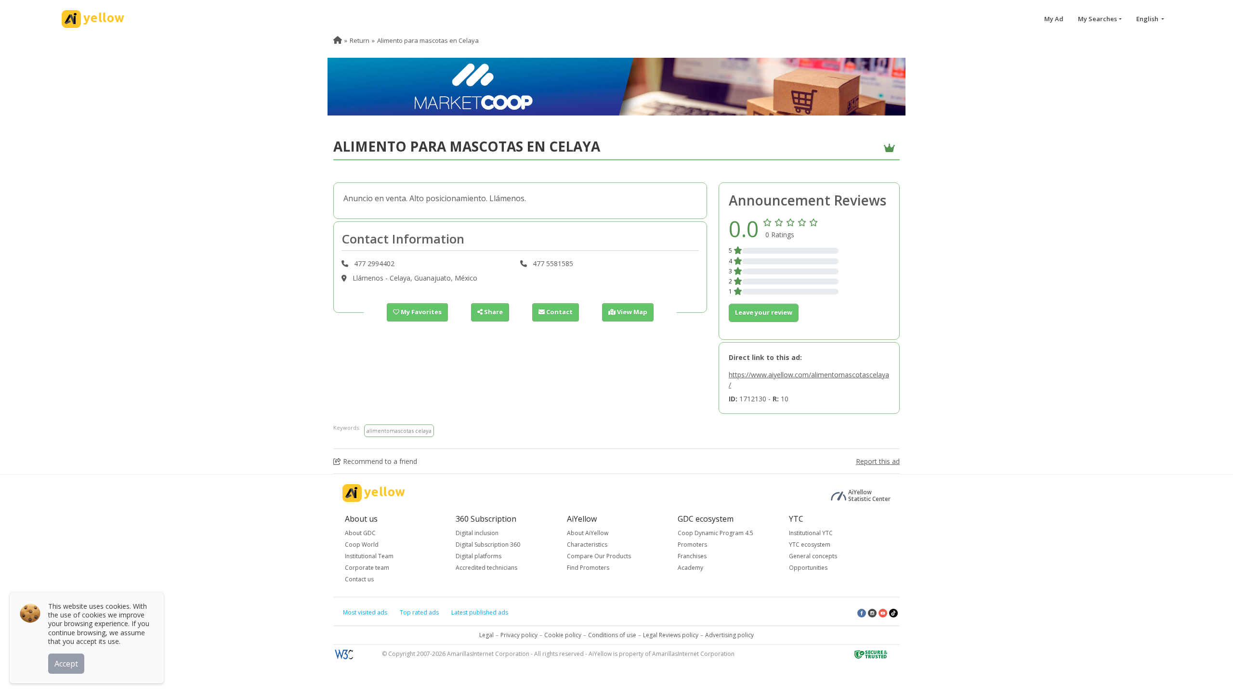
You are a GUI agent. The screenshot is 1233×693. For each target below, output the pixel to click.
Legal (486, 635)
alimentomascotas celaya (399, 430)
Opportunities (808, 568)
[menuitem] (337, 40)
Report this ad (878, 461)
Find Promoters (588, 568)
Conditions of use (612, 635)
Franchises (692, 556)
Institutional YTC (811, 533)
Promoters (692, 544)
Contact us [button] (359, 579)
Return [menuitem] (359, 40)
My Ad (1053, 18)
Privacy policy (519, 635)
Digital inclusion (477, 533)
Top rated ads (419, 612)
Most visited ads (365, 612)
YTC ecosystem (809, 544)
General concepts (813, 556)
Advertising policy (729, 635)
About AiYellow (587, 533)
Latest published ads (479, 612)
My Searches (1097, 18)
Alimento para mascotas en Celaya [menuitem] (428, 40)
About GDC (360, 533)
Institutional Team (369, 556)
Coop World (362, 544)
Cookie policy (562, 635)
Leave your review (763, 312)
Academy (690, 568)
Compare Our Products (599, 556)
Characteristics (587, 544)
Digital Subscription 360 (488, 544)
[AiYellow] (373, 493)
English (1148, 18)
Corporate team (367, 568)
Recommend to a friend (379, 461)
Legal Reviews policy (670, 635)
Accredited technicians (486, 568)
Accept (66, 663)
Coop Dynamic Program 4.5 (715, 533)
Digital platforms (478, 556)
